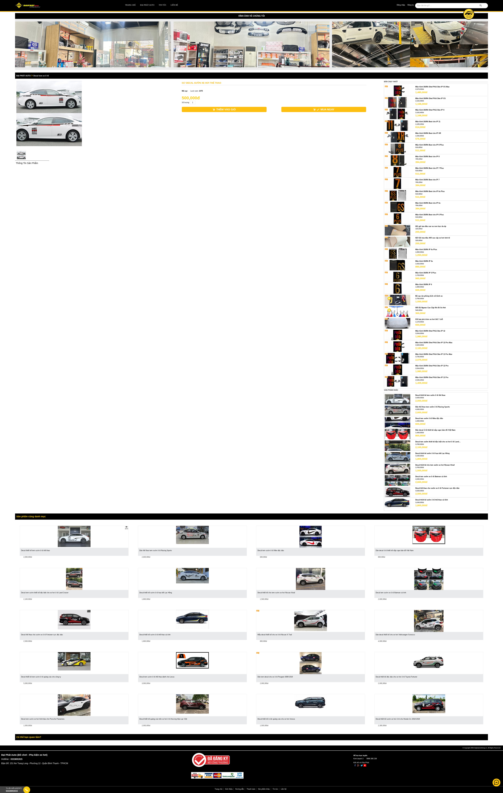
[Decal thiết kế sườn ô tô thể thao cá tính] (397, 504)
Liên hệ (174, 5)
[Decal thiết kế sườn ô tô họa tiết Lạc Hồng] (397, 457)
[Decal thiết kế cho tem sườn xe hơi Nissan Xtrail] (397, 469)
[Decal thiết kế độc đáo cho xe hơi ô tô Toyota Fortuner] (428, 662)
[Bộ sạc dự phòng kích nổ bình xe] (397, 300)
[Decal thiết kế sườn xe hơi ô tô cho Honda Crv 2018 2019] (428, 703)
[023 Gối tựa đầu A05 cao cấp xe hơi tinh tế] (397, 242)
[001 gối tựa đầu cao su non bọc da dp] (397, 230)
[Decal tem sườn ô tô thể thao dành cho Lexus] (192, 660)
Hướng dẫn (239, 789)
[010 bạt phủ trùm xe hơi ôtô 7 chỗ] (397, 323)
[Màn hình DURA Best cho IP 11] (397, 125)
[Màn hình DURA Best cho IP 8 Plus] (397, 149)
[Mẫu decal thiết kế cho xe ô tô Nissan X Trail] (310, 620)
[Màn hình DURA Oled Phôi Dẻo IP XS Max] (397, 91)
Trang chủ (130, 5)
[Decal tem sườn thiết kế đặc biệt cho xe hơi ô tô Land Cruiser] (74, 579)
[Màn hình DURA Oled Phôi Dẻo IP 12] (397, 335)
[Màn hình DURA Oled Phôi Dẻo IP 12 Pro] (397, 370)
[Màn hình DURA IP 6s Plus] (397, 253)
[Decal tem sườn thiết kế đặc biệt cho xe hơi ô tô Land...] (397, 445)
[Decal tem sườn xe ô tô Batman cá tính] (397, 480)
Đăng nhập (401, 5)
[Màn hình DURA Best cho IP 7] (397, 184)
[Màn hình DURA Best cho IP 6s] (397, 207)
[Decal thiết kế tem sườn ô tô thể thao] (397, 399)
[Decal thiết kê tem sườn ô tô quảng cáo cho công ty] (74, 661)
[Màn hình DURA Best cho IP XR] (397, 137)
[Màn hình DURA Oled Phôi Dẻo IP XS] (397, 102)
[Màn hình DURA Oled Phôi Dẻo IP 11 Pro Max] (397, 358)
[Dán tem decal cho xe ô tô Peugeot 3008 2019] (311, 663)
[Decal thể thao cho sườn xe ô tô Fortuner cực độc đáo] (397, 492)
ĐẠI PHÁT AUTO (147, 5)
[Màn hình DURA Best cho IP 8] (397, 160)
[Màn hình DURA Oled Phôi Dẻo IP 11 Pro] (397, 381)
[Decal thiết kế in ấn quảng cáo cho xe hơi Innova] (310, 702)
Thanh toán (251, 789)
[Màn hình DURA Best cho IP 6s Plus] (397, 195)
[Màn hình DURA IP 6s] (397, 265)
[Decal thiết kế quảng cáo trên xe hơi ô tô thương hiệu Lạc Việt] (192, 704)
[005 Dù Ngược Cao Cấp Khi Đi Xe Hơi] (397, 312)
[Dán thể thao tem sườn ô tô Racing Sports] (397, 411)
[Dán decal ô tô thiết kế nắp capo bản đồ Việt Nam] (397, 434)
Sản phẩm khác (264, 789)
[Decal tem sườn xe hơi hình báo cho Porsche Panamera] (74, 705)
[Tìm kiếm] (481, 5)
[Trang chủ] (62, 5)
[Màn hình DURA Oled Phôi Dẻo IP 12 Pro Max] (397, 346)
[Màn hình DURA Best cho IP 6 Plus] (397, 218)
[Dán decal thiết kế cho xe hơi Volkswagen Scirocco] (429, 621)
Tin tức (162, 5)
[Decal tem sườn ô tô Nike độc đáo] (397, 422)
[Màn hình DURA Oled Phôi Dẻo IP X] (397, 114)
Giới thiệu (229, 789)
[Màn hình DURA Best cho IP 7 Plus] (397, 172)
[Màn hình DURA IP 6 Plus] (397, 277)
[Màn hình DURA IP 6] (397, 288)
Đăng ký (411, 5)
